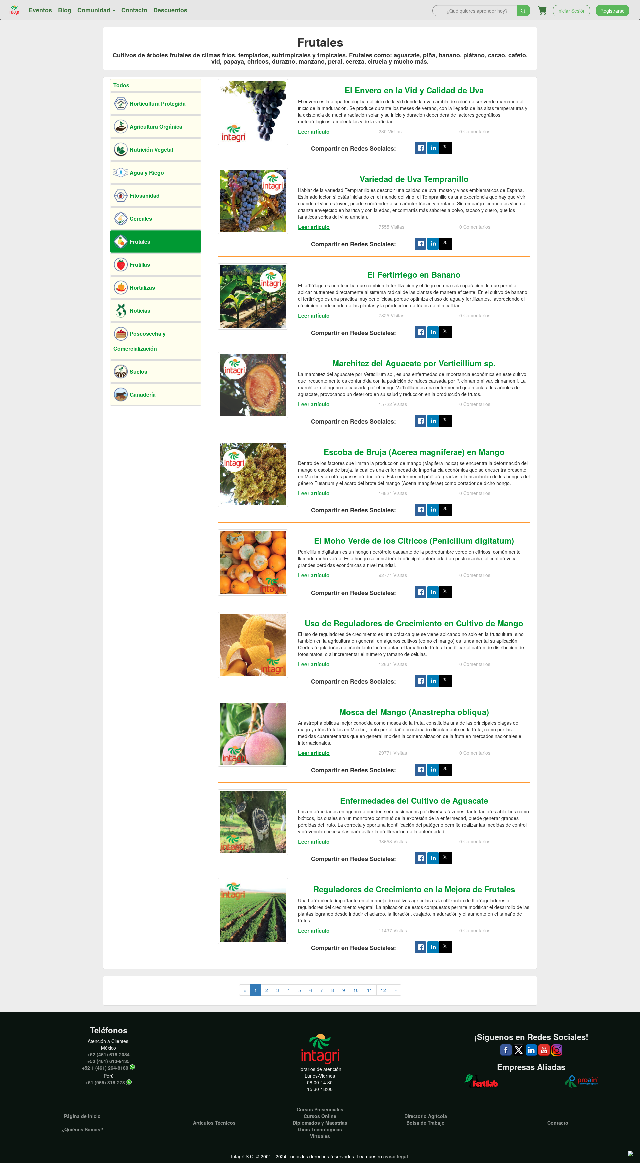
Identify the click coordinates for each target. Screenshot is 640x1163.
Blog (64, 10)
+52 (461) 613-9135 (108, 1061)
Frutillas (139, 264)
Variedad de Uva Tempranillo (414, 178)
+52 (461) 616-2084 (108, 1054)
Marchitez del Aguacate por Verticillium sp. (414, 363)
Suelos (137, 371)
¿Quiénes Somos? (82, 1129)
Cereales (140, 218)
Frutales (139, 241)
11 (369, 990)
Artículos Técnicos (214, 1122)
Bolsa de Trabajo (425, 1122)
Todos (121, 85)
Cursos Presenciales (320, 1109)
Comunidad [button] (94, 10)
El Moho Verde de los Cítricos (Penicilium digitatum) (414, 540)
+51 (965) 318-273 (105, 1082)
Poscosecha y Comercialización (139, 341)
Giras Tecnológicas (320, 1129)
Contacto (134, 10)
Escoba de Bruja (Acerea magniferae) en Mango (414, 451)
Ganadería (142, 394)
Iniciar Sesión (571, 10)
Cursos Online (320, 1116)
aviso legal (395, 1156)
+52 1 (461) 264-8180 (105, 1067)
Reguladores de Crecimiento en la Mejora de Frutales (414, 889)
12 (383, 990)
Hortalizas (141, 287)
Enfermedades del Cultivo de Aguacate (414, 800)
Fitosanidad (144, 195)
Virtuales (320, 1136)
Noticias (139, 310)
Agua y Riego (146, 172)
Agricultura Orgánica (155, 126)
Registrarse (612, 10)
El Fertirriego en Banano (414, 274)
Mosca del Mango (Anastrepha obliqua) (414, 711)
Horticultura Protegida (157, 103)
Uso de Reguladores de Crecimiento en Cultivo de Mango (414, 623)
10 (356, 990)
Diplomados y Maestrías (320, 1122)
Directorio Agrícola (425, 1116)
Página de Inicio (82, 1116)
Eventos (40, 10)
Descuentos (170, 10)
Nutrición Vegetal (150, 149)
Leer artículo (314, 131)
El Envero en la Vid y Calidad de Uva (414, 90)
